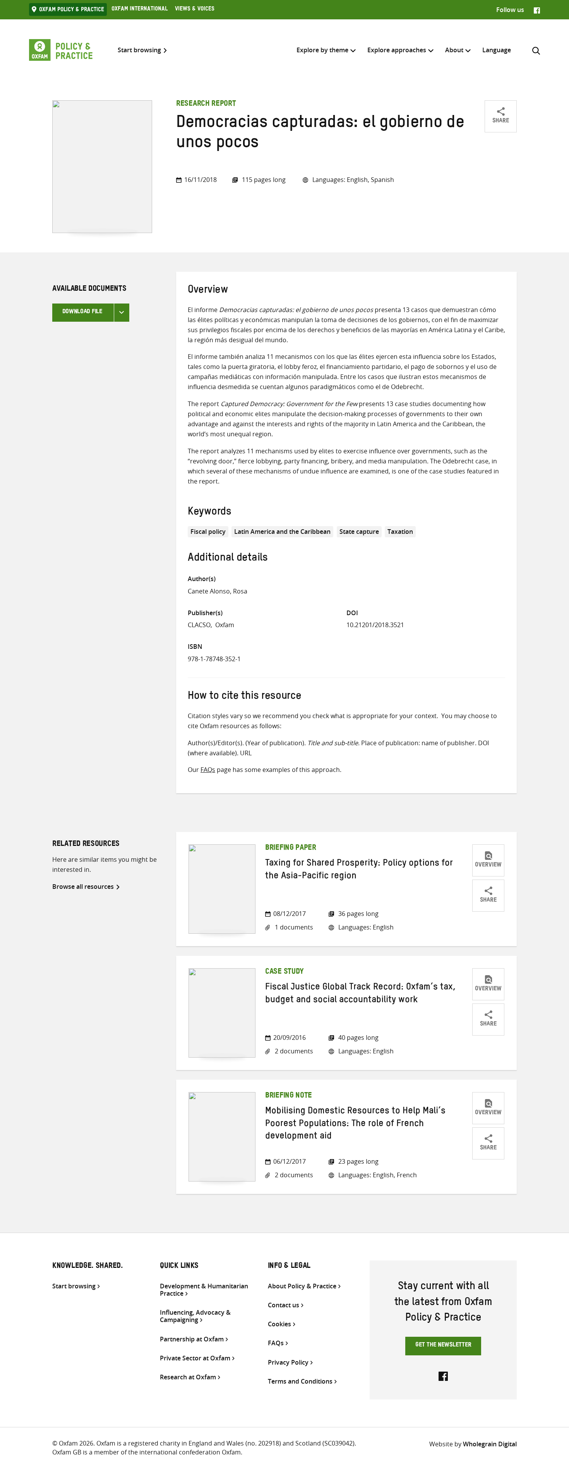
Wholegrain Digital (490, 1444)
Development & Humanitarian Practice (204, 1290)
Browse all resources (83, 886)
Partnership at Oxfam (192, 1339)
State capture (359, 531)
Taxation (400, 531)
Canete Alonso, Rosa (217, 591)
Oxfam (224, 625)
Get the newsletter (443, 1345)
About (454, 50)
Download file (82, 312)
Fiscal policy (208, 531)
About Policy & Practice (302, 1286)
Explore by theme (322, 50)
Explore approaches (396, 50)
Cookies (279, 1324)
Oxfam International (139, 9)
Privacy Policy (288, 1362)
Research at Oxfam (188, 1377)
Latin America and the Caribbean (282, 531)
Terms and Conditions (300, 1381)
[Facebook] (537, 10)
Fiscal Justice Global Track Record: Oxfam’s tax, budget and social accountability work (360, 994)
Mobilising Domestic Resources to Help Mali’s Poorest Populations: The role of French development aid (355, 1125)
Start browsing (139, 50)
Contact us (283, 1305)
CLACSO (199, 625)
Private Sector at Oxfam (195, 1358)
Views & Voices (194, 9)
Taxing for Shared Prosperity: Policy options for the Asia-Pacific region (359, 870)
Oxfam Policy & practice (71, 10)
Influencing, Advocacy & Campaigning (195, 1316)
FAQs (208, 769)
